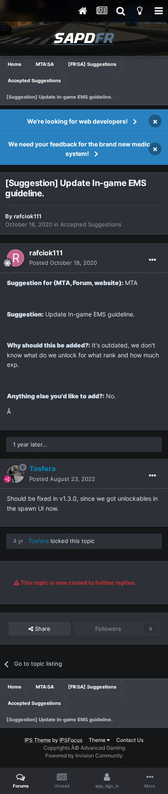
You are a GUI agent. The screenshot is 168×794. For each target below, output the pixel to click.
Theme (98, 740)
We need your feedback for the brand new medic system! (79, 148)
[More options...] (152, 260)
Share (41, 628)
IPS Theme (38, 740)
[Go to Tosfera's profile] (15, 474)
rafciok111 (27, 216)
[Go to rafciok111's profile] (15, 258)
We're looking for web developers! (77, 121)
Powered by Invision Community (84, 755)
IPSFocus (70, 740)
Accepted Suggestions (90, 224)
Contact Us (129, 740)
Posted (63, 262)
